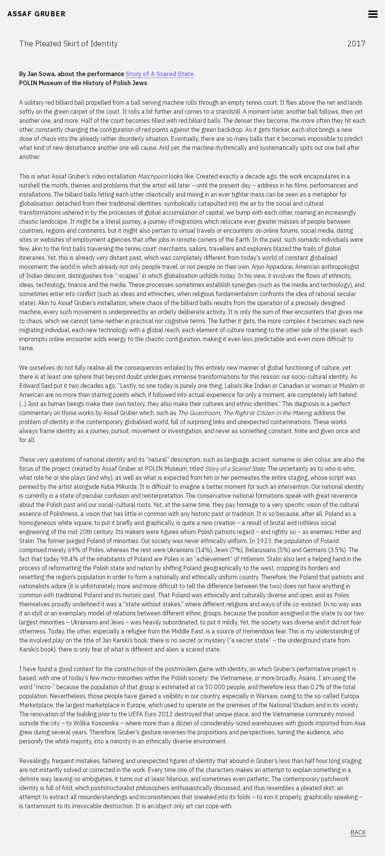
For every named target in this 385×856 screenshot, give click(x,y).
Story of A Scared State (160, 74)
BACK (358, 832)
